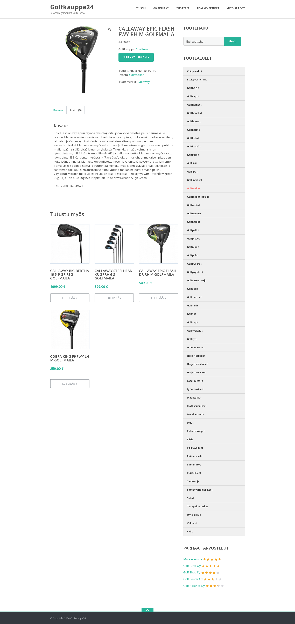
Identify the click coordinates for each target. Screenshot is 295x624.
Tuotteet (182, 8)
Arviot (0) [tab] (75, 110)
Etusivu (141, 8)
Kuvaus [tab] (58, 110)
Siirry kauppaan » (136, 57)
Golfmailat (136, 75)
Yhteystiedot (236, 8)
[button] (109, 29)
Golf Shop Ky (191, 572)
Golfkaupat (161, 8)
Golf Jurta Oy (192, 566)
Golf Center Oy (193, 579)
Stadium (142, 49)
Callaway (144, 82)
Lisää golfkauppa (208, 8)
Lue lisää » (69, 298)
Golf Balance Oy (194, 586)
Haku (232, 41)
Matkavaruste (192, 559)
